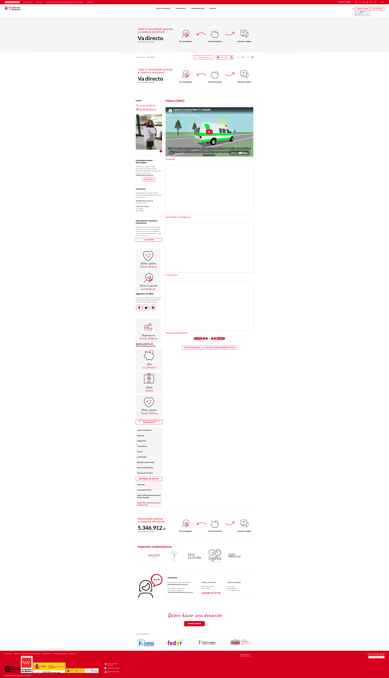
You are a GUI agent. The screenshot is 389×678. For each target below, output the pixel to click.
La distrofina (142, 457)
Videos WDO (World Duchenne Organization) (149, 504)
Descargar (148, 179)
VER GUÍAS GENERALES (192, 348)
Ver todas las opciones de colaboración (149, 421)
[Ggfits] (194, 556)
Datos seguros (46, 653)
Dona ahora (194, 623)
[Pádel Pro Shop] (214, 556)
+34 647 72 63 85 (344, 2)
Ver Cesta (223, 57)
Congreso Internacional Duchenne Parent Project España (64, 2)
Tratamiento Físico (144, 490)
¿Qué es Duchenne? (163, 8)
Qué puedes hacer (198, 8)
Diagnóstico (141, 441)
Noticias (213, 8)
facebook (359, 2)
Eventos (39, 2)
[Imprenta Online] (235, 556)
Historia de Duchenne (145, 467)
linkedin (371, 2)
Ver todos (161, 151)
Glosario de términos (145, 473)
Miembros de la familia (145, 462)
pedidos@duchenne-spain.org (178, 584)
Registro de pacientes (12, 2)
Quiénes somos (28, 2)
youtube (367, 2)
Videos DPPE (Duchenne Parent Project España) (149, 496)
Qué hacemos (181, 8)
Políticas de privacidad (60, 653)
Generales (141, 485)
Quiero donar (362, 9)
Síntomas (140, 435)
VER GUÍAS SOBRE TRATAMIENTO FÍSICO (220, 348)
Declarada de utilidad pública (245, 655)
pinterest (375, 2)
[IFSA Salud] (154, 556)
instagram (363, 2)
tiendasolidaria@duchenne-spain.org (180, 592)
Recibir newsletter (376, 657)
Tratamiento (142, 446)
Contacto (90, 2)
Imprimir (248, 57)
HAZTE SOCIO (378, 9)
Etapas (139, 451)
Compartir (239, 57)
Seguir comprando (204, 57)
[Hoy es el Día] (174, 556)
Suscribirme (149, 240)
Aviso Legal (8, 653)
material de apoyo (149, 478)
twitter (355, 2)
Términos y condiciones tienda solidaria (27, 653)
